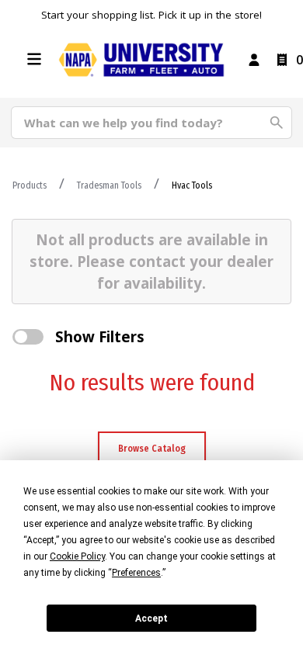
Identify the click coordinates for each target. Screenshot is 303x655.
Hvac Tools (192, 185)
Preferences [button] (136, 572)
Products (29, 185)
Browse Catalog (152, 448)
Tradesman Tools (109, 185)
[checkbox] (28, 337)
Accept (151, 618)
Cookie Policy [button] (77, 556)
